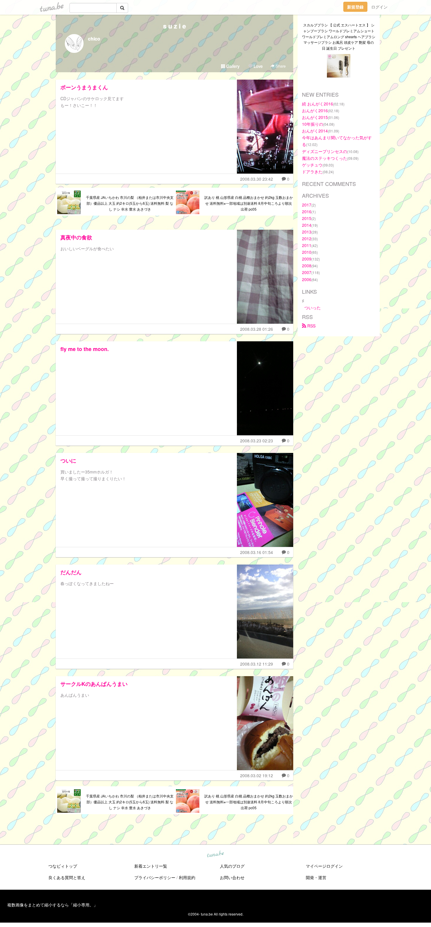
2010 (306, 252)
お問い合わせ (232, 877)
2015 (306, 218)
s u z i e (174, 26)
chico (94, 38)
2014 (306, 225)
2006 (306, 279)
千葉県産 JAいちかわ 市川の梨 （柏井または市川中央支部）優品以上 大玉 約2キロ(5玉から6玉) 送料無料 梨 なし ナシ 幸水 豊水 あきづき (130, 203)
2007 (306, 272)
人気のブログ (232, 866)
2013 (306, 232)
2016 (306, 211)
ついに (68, 460)
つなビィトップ (62, 866)
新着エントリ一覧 (150, 866)
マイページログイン (324, 866)
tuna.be (215, 854)
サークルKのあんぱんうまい (94, 684)
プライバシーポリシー (154, 877)
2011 (306, 245)
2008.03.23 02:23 (256, 441)
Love (257, 66)
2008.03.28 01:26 (256, 329)
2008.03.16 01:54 (256, 552)
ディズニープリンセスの (324, 151)
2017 (306, 205)
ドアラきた (312, 171)
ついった (312, 307)
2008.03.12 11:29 (256, 664)
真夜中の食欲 (76, 237)
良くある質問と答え (66, 877)
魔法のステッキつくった (324, 158)
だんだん (71, 572)
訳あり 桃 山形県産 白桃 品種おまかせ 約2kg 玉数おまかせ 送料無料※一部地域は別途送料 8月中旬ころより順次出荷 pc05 (248, 203)
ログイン (379, 7)
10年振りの (312, 124)
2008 (306, 265)
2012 (306, 238)
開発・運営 (316, 877)
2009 (306, 259)
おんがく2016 (315, 110)
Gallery (232, 66)
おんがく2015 (315, 117)
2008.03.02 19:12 (256, 775)
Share (280, 66)
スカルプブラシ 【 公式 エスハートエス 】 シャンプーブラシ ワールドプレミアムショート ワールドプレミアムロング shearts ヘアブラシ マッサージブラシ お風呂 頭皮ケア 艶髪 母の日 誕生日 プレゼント (338, 36)
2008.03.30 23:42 (256, 179)
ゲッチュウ (312, 165)
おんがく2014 (315, 131)
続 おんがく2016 (317, 104)
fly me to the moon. (84, 349)
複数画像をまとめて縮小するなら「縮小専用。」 (52, 905)
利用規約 (187, 877)
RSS (310, 326)
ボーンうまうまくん (84, 87)
